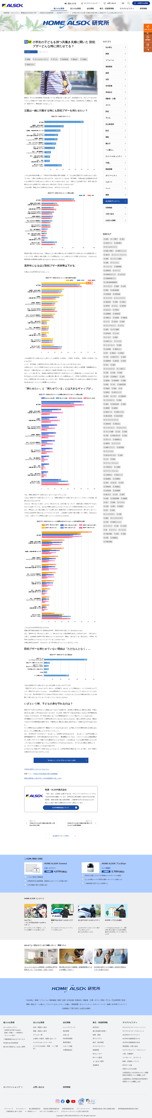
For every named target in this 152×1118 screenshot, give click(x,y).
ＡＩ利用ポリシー (31, 1111)
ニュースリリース (69, 1027)
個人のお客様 (8, 1022)
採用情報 (66, 1087)
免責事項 (96, 1065)
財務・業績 (97, 1035)
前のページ (42, 823)
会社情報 (66, 1022)
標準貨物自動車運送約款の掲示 (128, 1109)
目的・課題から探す (40, 1027)
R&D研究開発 (67, 1038)
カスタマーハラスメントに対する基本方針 (75, 1111)
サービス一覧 (37, 1035)
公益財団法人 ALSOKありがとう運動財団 (135, 1074)
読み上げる (72, 3)
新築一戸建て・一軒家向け (13, 1033)
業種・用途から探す (40, 1031)
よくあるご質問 (98, 1061)
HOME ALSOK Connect (55, 863)
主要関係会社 (67, 1050)
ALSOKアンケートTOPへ (61, 836)
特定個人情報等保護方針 (51, 1109)
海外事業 (66, 1031)
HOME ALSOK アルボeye (114, 863)
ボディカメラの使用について (48, 1111)
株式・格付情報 (98, 1042)
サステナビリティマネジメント (133, 1031)
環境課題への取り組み (130, 1046)
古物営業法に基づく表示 (14, 1111)
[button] (91, 1101)
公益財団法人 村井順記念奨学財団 (135, 1080)
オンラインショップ (11, 1087)
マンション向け (9, 1035)
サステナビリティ (99, 1046)
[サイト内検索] (128, 3)
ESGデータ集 (127, 1065)
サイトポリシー (21, 1109)
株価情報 (96, 1050)
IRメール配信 (97, 1057)
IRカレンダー (97, 1054)
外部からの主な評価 (129, 1069)
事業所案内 (67, 1042)
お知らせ (66, 1035)
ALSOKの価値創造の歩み (131, 1042)
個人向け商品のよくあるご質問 (14, 1047)
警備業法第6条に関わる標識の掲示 (104, 1109)
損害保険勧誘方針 (68, 1109)
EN (123, 3)
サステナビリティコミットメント (134, 1027)
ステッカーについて (83, 1109)
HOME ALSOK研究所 (46, 13)
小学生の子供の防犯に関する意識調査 (45, 774)
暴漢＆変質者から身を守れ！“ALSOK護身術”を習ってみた (43, 778)
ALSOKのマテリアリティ (131, 1035)
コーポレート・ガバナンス (132, 1057)
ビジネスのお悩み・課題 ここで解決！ (45, 1047)
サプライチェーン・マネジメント (134, 1050)
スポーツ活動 (67, 1046)
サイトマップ (8, 1109)
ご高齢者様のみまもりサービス (14, 1039)
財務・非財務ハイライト (131, 1061)
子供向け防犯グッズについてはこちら (36, 769)
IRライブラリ (97, 1038)
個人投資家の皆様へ (100, 1031)
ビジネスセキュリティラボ (42, 1042)
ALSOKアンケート (63, 13)
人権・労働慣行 (128, 1054)
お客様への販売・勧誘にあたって (44, 1038)
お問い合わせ (38, 1087)
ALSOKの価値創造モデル (131, 1038)
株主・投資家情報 (100, 1022)
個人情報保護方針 (35, 1109)
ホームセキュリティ (10, 1027)
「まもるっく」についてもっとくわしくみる (61, 760)
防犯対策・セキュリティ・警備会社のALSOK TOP (20, 13)
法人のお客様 (38, 1022)
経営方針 (96, 1027)
